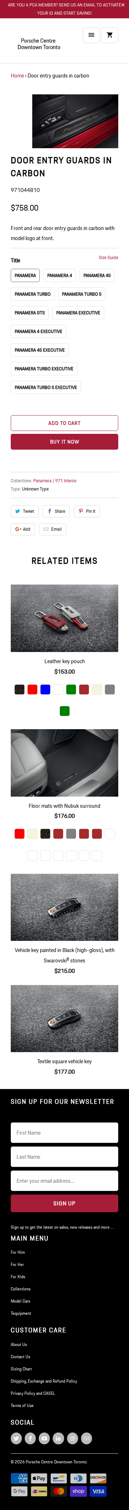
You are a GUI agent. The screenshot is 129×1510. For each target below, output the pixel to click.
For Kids (18, 1276)
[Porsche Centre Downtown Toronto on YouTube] (44, 1438)
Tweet (28, 511)
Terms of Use (22, 1405)
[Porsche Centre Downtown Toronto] (39, 44)
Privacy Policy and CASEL (33, 1393)
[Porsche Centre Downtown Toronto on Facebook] (30, 1438)
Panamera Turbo (33, 294)
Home (17, 75)
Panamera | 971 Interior (55, 480)
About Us (19, 1344)
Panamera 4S (97, 275)
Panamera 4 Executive (38, 331)
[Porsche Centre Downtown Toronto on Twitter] (16, 1438)
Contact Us (20, 1356)
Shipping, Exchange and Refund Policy (44, 1381)
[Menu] (91, 35)
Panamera (25, 275)
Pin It (90, 511)
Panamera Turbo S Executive (46, 387)
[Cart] (109, 35)
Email (56, 529)
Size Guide (108, 257)
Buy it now (64, 442)
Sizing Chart (21, 1368)
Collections (20, 1288)
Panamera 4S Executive (40, 350)
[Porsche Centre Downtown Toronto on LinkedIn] (58, 1438)
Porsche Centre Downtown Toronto (56, 1461)
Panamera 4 (59, 275)
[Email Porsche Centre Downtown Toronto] (86, 1438)
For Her (17, 1264)
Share (60, 511)
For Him (18, 1252)
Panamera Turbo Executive (44, 368)
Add (26, 529)
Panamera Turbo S (81, 294)
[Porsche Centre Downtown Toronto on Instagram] (72, 1438)
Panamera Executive (78, 312)
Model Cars (20, 1301)
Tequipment (21, 1313)
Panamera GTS (30, 312)
